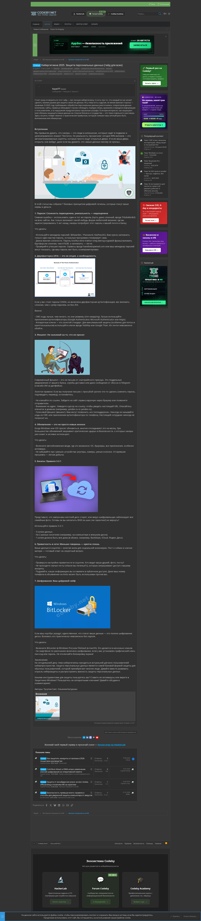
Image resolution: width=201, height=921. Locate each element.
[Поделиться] (134, 81)
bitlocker (56, 69)
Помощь (149, 843)
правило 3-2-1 (69, 74)
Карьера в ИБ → (151, 250)
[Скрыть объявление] (166, 36)
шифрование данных (96, 74)
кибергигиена (119, 71)
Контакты (119, 843)
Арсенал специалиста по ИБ (68, 787)
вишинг (109, 69)
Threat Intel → (150, 220)
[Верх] (163, 843)
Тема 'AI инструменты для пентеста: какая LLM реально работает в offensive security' (154, 187)
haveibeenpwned (66, 69)
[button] (41, 24)
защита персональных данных (83, 71)
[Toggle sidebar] (167, 29)
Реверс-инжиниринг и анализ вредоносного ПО (65, 775)
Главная (158, 843)
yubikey (76, 69)
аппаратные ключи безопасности (92, 69)
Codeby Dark (43, 843)
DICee (128, 760)
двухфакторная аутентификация (45, 71)
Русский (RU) (55, 843)
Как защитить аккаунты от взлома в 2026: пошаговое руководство (62, 759)
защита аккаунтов (64, 71)
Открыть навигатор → (154, 125)
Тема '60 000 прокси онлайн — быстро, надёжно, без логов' (155, 173)
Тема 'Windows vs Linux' (153, 153)
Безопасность (138, 843)
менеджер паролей (55, 74)
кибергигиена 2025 (40, 74)
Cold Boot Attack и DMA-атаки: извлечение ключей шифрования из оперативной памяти (62, 770)
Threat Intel (63, 763)
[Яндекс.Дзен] (93, 737)
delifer (128, 794)
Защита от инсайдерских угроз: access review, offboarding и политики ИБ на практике (64, 783)
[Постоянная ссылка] (48, 129)
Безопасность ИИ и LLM (66, 798)
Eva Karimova (44, 798)
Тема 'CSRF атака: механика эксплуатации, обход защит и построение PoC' (155, 142)
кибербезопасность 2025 (104, 71)
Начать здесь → (151, 83)
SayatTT (37, 68)
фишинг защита (81, 74)
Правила (128, 843)
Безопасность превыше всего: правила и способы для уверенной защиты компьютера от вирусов (66, 794)
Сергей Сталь (125, 783)
